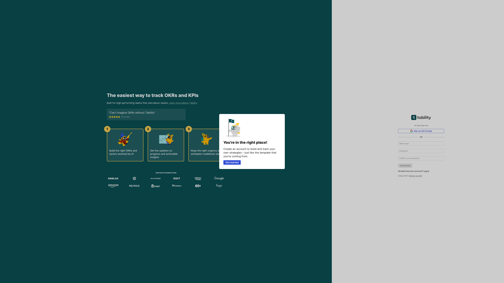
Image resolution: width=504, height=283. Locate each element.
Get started (232, 162)
